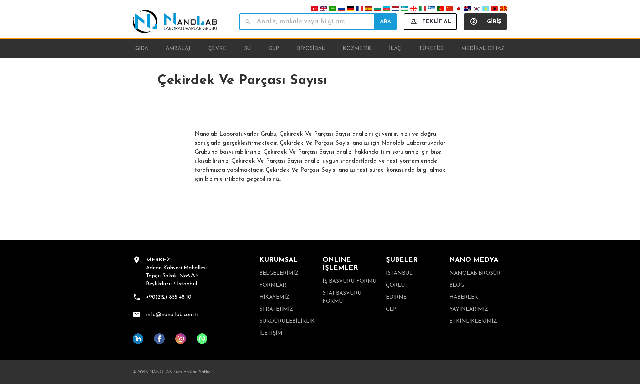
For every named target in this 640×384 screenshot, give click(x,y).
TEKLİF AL (436, 21)
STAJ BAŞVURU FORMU (342, 297)
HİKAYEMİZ (274, 297)
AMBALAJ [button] (178, 48)
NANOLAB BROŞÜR (475, 273)
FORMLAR (272, 285)
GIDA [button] (141, 48)
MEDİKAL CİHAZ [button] (483, 48)
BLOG (456, 285)
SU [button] (247, 48)
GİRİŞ (494, 21)
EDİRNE (396, 297)
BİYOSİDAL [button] (311, 48)
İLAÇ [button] (395, 48)
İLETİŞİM (270, 333)
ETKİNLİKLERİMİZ (473, 321)
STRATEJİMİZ (276, 309)
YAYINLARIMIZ (468, 309)
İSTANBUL (399, 273)
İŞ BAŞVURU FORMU (350, 281)
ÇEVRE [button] (217, 48)
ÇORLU (395, 285)
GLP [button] (274, 48)
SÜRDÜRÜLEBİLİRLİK (287, 321)
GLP (391, 309)
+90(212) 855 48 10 (168, 297)
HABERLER (463, 297)
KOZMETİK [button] (357, 48)
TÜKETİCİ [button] (431, 48)
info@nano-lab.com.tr (172, 314)
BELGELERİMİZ (279, 273)
